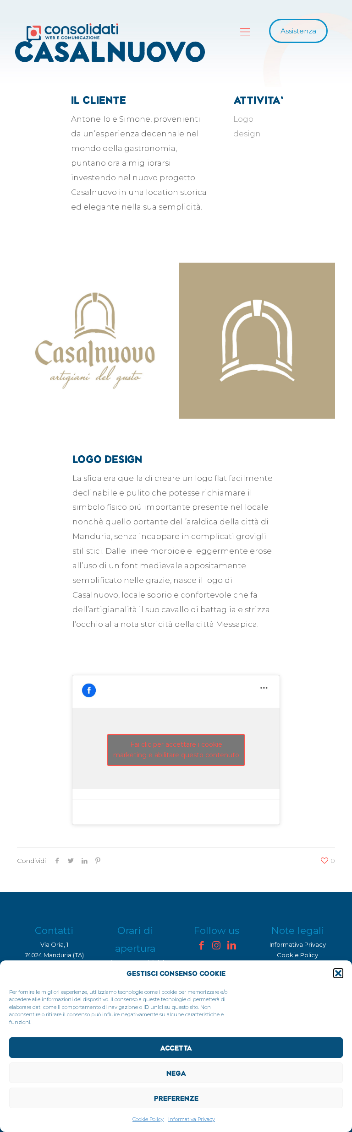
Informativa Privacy (191, 1119)
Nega (176, 1073)
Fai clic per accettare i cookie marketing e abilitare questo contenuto (176, 749)
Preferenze (176, 1098)
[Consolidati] (72, 33)
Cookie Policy (148, 1119)
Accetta (176, 1048)
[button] (338, 973)
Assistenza (298, 31)
